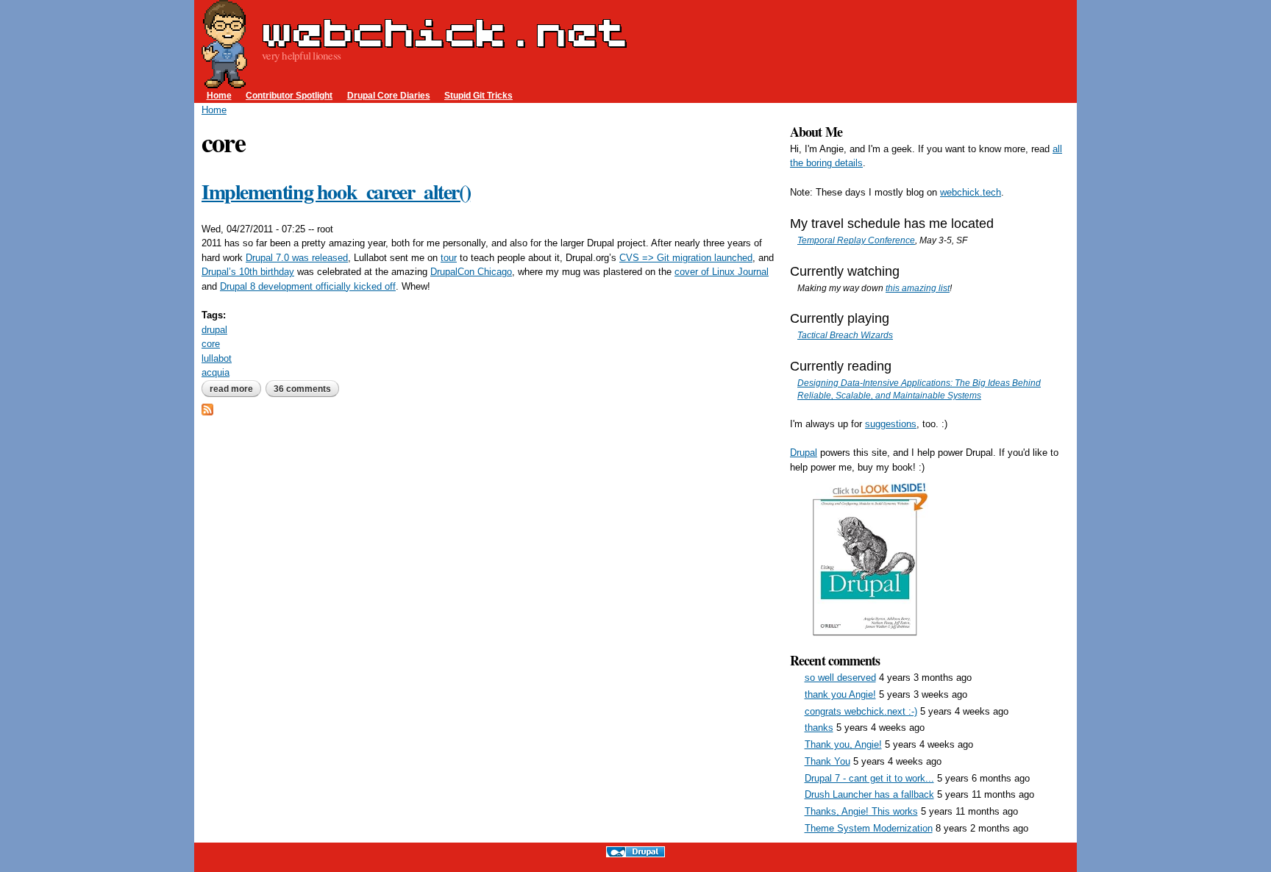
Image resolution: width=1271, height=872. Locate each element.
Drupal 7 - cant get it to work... (869, 778)
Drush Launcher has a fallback (869, 794)
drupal (214, 329)
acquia (215, 372)
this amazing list (918, 288)
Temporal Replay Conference (856, 240)
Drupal (803, 452)
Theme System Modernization (869, 828)
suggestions (890, 423)
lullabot (217, 358)
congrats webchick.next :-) (861, 711)
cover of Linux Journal (721, 271)
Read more (235, 389)
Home (219, 95)
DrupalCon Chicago (471, 271)
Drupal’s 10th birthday (248, 271)
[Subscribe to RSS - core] (207, 408)
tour (449, 257)
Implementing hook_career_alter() (336, 191)
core (211, 343)
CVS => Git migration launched (685, 257)
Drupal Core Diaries (388, 95)
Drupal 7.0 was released (297, 257)
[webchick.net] (224, 81)
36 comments (302, 389)
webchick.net (444, 32)
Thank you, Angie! (843, 744)
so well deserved (840, 677)
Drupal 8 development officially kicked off (308, 286)
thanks (819, 727)
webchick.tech (970, 192)
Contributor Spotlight (289, 95)
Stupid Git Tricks (478, 95)
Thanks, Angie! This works (861, 811)
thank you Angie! (840, 694)
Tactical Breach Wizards (845, 335)
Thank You (827, 761)
